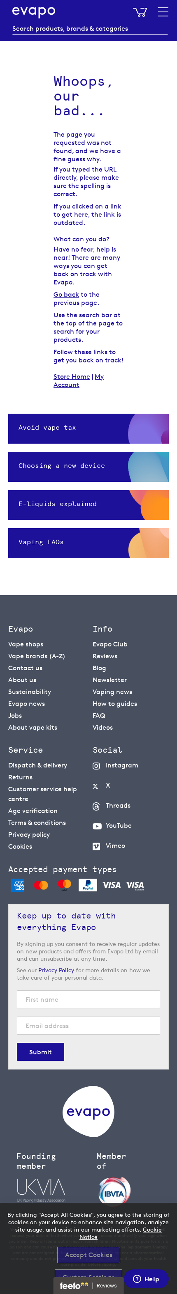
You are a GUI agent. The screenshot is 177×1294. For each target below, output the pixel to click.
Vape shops (25, 644)
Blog (99, 668)
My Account (79, 381)
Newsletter (110, 680)
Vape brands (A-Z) (36, 656)
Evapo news (26, 704)
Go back (66, 294)
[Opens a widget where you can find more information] (146, 1279)
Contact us (25, 668)
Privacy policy (29, 834)
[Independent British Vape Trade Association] (133, 1191)
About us (22, 680)
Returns (20, 777)
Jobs (15, 715)
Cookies (20, 846)
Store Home (72, 376)
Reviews (105, 656)
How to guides (115, 704)
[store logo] (34, 12)
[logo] (88, 1135)
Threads (118, 805)
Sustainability (29, 692)
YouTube (119, 825)
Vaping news (112, 692)
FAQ (99, 715)
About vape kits (32, 727)
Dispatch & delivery (37, 765)
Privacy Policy (56, 969)
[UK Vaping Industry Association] (52, 1190)
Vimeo (115, 846)
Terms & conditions (37, 823)
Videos (103, 727)
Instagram (122, 765)
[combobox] (90, 29)
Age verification (33, 811)
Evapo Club (110, 644)
